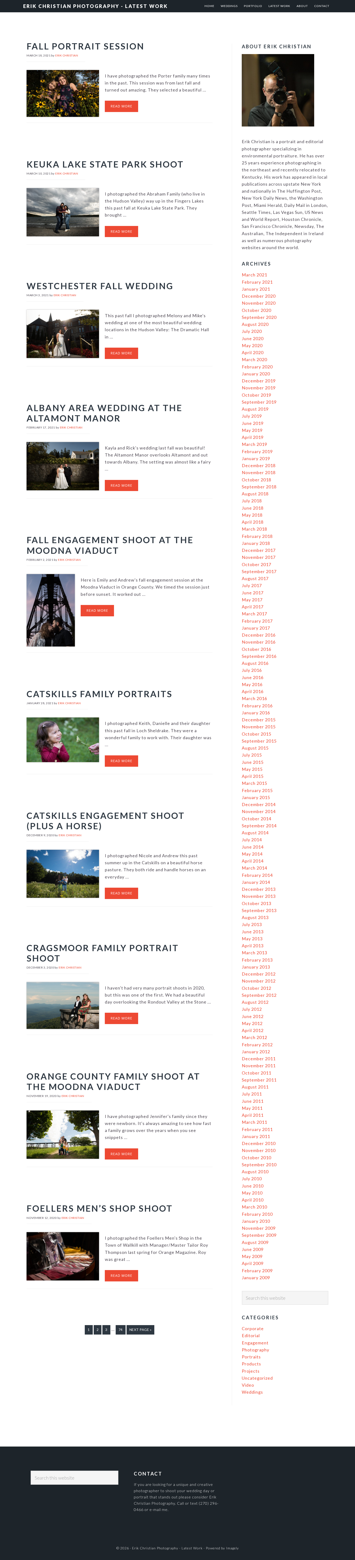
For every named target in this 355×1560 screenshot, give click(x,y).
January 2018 (256, 543)
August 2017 (255, 578)
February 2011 (257, 1129)
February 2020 (257, 366)
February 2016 (257, 705)
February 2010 (257, 1214)
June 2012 (252, 1016)
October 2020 (256, 310)
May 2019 (252, 430)
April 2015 (252, 776)
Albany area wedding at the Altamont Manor (104, 412)
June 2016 (252, 677)
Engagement (255, 1342)
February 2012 (257, 1044)
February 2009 (257, 1270)
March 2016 (254, 698)
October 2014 (256, 818)
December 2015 (259, 719)
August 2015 (255, 748)
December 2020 (259, 296)
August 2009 (255, 1242)
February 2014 (257, 875)
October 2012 (256, 988)
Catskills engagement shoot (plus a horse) (106, 820)
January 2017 (256, 628)
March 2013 (254, 952)
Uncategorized (257, 1378)
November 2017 (259, 557)
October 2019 (256, 395)
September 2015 (259, 741)
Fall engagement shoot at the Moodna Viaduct (110, 544)
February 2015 (257, 790)
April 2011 (252, 1115)
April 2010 (252, 1199)
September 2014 (259, 825)
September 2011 (259, 1079)
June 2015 (252, 762)
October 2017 (256, 564)
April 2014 (252, 861)
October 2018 (256, 479)
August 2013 (255, 917)
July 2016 (252, 670)
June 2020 (252, 338)
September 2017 (259, 571)
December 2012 (259, 974)
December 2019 (259, 380)
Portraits (251, 1356)
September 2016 (259, 656)
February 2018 (257, 536)
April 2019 (252, 437)
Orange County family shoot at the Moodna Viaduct (113, 1081)
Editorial (251, 1335)
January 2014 (256, 882)
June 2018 (252, 508)
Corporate (253, 1328)
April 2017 (252, 606)
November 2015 (259, 726)
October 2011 (256, 1072)
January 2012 (256, 1051)
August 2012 (255, 1002)
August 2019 (255, 409)
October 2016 (256, 649)
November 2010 (259, 1150)
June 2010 (252, 1185)
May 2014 (252, 854)
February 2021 (257, 282)
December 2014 (259, 804)
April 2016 (252, 691)
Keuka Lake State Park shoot (105, 164)
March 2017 (254, 613)
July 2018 (252, 500)
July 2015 (252, 755)
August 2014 (255, 832)
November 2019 (259, 387)
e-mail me (158, 1509)
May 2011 (252, 1108)
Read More (121, 106)
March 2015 (254, 783)
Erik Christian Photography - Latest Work (95, 6)
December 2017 (259, 550)
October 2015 (256, 734)
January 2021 (256, 289)
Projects (251, 1371)
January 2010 (256, 1221)
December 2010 (259, 1143)
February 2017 (257, 621)
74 (122, 1330)
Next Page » (140, 1330)
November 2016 (259, 642)
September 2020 (259, 317)
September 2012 (259, 995)
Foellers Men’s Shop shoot (100, 1208)
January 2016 (256, 712)
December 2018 (259, 465)
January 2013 (256, 967)
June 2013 (252, 931)
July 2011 (252, 1093)
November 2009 (259, 1228)
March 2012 (254, 1037)
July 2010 (252, 1178)
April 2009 (252, 1263)
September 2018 (259, 486)
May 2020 (252, 345)
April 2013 (252, 945)
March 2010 (254, 1206)
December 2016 (259, 635)
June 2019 (252, 423)
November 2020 (259, 303)
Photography (255, 1349)
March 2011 (254, 1122)
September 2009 (259, 1235)
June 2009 (252, 1249)
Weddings (252, 1392)
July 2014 (252, 839)
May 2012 (252, 1023)
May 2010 (252, 1192)
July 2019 (252, 416)
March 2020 (254, 359)
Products (251, 1363)
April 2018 (252, 522)
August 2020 (255, 324)
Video (248, 1385)
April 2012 (252, 1030)
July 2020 (252, 331)
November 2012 (259, 981)
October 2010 (256, 1157)
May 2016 (252, 684)
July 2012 (252, 1009)
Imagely (232, 1548)
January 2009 (256, 1277)
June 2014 (252, 847)
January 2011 (256, 1136)
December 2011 (259, 1058)
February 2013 (257, 960)
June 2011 (252, 1101)
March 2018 (254, 529)
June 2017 (252, 592)
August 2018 (255, 493)
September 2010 (259, 1164)
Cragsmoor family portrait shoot (103, 952)
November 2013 (259, 896)
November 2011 (259, 1065)
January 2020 (256, 373)
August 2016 (255, 663)
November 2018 (259, 472)
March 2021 (254, 274)
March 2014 (254, 868)
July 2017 (252, 585)
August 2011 (255, 1086)
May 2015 (252, 769)
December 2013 (259, 889)
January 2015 (256, 797)
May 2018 (252, 515)
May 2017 (252, 599)
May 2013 (252, 938)
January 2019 (256, 458)
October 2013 (256, 903)
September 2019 (259, 402)
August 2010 (255, 1171)
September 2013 (259, 910)
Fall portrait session (85, 46)
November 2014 (259, 811)
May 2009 (252, 1256)
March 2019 (254, 444)
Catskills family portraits (99, 694)
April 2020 (252, 352)
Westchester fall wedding (100, 286)
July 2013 (252, 924)
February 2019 (257, 451)
